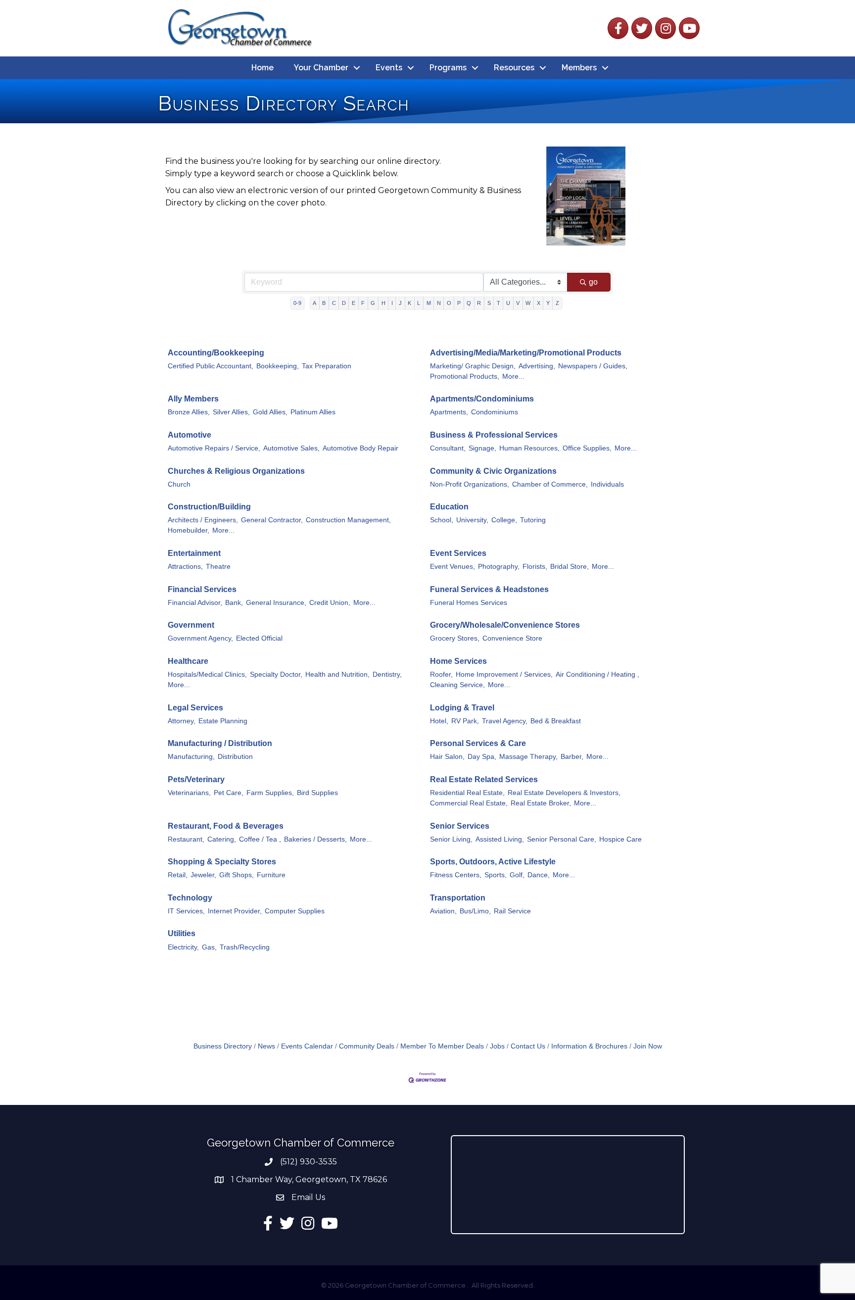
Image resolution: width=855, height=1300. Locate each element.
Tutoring (533, 520)
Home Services (458, 661)
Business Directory (222, 1046)
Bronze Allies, (189, 412)
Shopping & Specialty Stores (222, 861)
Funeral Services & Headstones (489, 589)
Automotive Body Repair (360, 448)
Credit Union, (329, 602)
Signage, (482, 448)
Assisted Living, (499, 839)
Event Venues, (452, 566)
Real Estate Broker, (541, 803)
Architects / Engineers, (203, 520)
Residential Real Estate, (467, 793)
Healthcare (188, 661)
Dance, (538, 875)
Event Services (458, 553)
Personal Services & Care (478, 743)
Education (449, 506)
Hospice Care (620, 839)
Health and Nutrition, (337, 674)
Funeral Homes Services (468, 602)
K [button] (409, 303)
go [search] (593, 282)
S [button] (489, 303)
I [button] (392, 303)
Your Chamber (321, 67)
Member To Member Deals (442, 1046)
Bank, (234, 602)
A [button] (314, 303)
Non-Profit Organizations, (469, 484)
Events (389, 67)
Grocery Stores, (454, 638)
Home (262, 67)
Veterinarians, (189, 793)
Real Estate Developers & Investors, (564, 793)
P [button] (459, 303)
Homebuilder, (188, 530)
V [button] (518, 303)
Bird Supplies (317, 793)
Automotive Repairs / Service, (214, 448)
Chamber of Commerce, (550, 484)
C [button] (334, 303)
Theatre (218, 566)
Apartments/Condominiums (482, 399)
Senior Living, (451, 839)
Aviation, (443, 911)
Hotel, (439, 721)
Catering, (221, 839)
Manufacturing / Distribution (220, 743)
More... (513, 376)
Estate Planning (222, 721)
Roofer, (441, 674)
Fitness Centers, (455, 875)
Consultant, (448, 448)
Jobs (497, 1046)
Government (191, 625)
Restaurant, (186, 839)
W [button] (527, 303)
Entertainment (194, 553)
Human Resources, (529, 448)
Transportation (457, 898)
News (266, 1046)
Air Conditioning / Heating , (597, 674)
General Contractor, (272, 520)
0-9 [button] (297, 303)
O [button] (449, 303)
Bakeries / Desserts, (315, 839)
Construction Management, (348, 520)
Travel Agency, (504, 721)
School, (441, 520)
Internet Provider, (235, 911)
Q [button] (469, 303)
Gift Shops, (236, 875)
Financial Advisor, (195, 602)
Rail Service (512, 911)
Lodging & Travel (462, 707)
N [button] (439, 303)
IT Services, (186, 911)
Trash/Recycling (245, 947)
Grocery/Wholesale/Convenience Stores (505, 625)
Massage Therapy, (528, 756)
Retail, (178, 875)
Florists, (534, 566)
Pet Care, (228, 793)
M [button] (429, 303)
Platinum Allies (312, 412)
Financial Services (202, 589)
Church (179, 484)
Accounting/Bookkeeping (216, 353)
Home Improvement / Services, (504, 674)
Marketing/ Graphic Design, (473, 366)
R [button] (479, 303)
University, (472, 520)
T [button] (498, 303)
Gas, (209, 947)
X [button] (538, 303)
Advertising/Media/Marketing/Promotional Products (525, 353)
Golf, (517, 875)
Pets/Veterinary (196, 779)
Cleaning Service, (457, 685)
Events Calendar (307, 1046)
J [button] (400, 303)
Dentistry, (387, 674)
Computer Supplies (295, 911)
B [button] (324, 303)
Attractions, (185, 566)
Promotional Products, (464, 376)
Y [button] (548, 303)
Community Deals (366, 1046)
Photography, (499, 566)
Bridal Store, (569, 566)
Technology (190, 898)
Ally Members (193, 399)
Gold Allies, (270, 412)
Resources (514, 67)
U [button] (508, 303)
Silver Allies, (231, 412)
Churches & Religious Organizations (236, 471)
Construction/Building (209, 506)
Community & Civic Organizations (493, 471)
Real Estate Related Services (484, 779)
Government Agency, (200, 638)
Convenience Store (512, 638)
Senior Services (459, 826)
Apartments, (449, 412)
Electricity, (183, 947)
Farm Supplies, (270, 793)
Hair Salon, (447, 756)
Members (579, 67)
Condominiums (494, 412)
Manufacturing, (191, 756)
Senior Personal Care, (561, 839)
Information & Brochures (589, 1046)
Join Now (647, 1046)
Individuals (607, 484)
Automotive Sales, (291, 448)
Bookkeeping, (277, 366)
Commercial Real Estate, (469, 803)
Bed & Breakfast (555, 721)
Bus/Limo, (475, 911)
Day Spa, (482, 756)
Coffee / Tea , (260, 839)
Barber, (572, 756)
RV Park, (465, 721)
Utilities (181, 933)
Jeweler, (203, 875)
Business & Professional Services (494, 435)
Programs (448, 67)
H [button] (383, 303)
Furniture (271, 875)
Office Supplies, (587, 448)
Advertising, (537, 366)
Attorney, (181, 721)
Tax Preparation (326, 366)
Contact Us (528, 1046)
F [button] (363, 303)
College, (504, 520)
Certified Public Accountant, (210, 366)
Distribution (235, 756)
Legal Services (195, 707)
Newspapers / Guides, (592, 366)
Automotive (189, 435)
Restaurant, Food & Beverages (226, 826)
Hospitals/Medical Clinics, (207, 674)
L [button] (418, 303)
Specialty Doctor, (276, 674)
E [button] (353, 303)
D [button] (344, 303)
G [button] (373, 303)
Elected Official (259, 638)
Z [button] (557, 303)
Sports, (495, 875)
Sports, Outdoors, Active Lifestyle (493, 861)
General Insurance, (276, 602)
